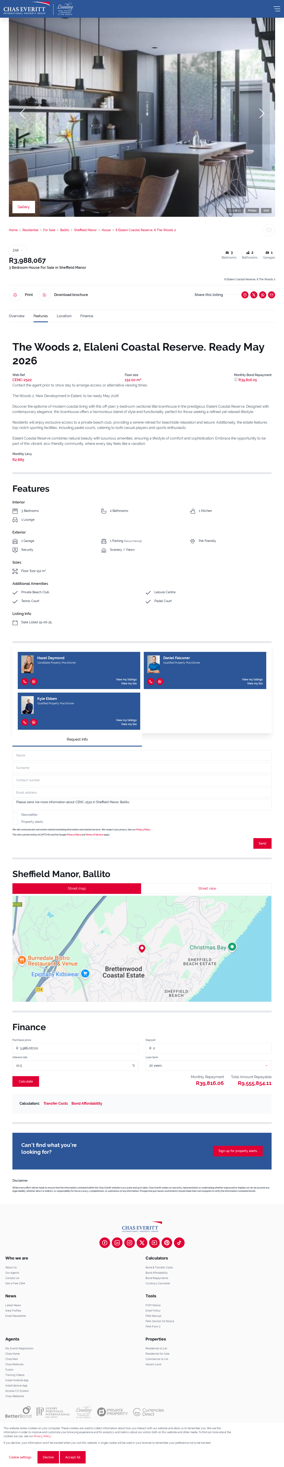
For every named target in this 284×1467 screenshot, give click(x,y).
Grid (266, 210)
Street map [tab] (77, 888)
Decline (48, 1457)
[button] (22, 113)
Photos (252, 210)
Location (64, 316)
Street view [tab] (207, 888)
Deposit (150, 1040)
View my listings (126, 679)
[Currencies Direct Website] (148, 1412)
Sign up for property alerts (238, 1151)
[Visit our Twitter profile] (142, 1242)
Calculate (26, 1081)
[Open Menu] (276, 8)
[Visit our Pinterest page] (167, 1242)
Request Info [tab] (77, 739)
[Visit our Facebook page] (104, 1242)
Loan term (152, 1057)
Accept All (72, 1457)
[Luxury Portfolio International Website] (53, 1412)
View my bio (129, 683)
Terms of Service (94, 834)
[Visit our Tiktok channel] (179, 1242)
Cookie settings (20, 1457)
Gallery (24, 207)
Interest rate (19, 1057)
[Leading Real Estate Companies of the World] (65, 9)
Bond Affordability (86, 1103)
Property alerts (32, 822)
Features (41, 316)
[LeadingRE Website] (83, 1412)
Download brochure (71, 295)
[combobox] (214, 1065)
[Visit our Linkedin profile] (117, 1242)
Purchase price (21, 1040)
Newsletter (29, 814)
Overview (17, 316)
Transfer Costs (55, 1103)
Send (262, 843)
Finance (86, 316)
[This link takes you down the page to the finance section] (236, 380)
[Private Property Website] (112, 1411)
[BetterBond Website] (18, 1412)
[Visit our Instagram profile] (129, 1242)
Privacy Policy (143, 829)
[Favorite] (269, 230)
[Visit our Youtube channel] (154, 1242)
